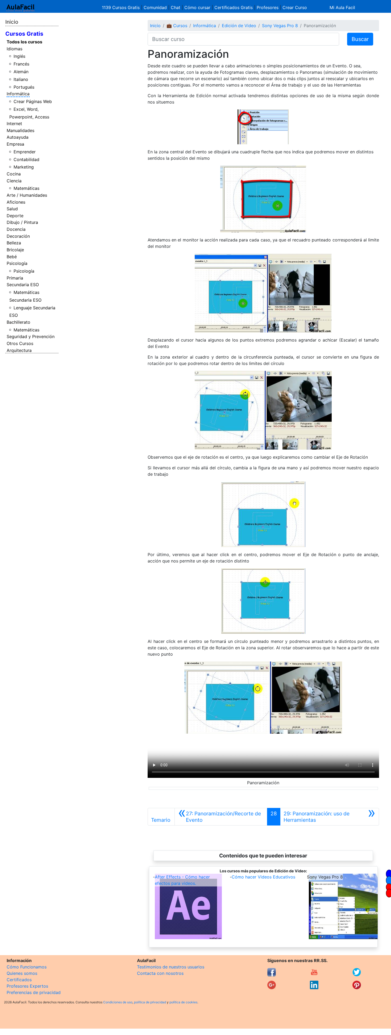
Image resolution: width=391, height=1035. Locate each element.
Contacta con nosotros (160, 973)
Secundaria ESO (23, 284)
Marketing (24, 167)
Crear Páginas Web (33, 101)
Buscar (360, 39)
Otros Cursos (20, 343)
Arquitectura (19, 350)
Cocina (14, 173)
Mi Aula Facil (342, 7)
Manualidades (20, 130)
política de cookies (183, 1002)
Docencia (16, 229)
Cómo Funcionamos (27, 967)
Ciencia (14, 180)
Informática (18, 93)
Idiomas (14, 48)
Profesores (267, 7)
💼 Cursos (177, 25)
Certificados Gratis (233, 7)
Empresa (15, 144)
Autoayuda (17, 137)
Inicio (11, 22)
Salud (12, 208)
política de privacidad (150, 1002)
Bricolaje (15, 249)
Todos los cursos (24, 41)
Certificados (19, 979)
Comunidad (155, 7)
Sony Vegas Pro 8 (280, 25)
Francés (21, 64)
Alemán (21, 71)
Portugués (24, 87)
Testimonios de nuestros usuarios (170, 967)
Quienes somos (22, 973)
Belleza (14, 242)
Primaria (15, 278)
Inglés (19, 56)
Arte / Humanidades (27, 195)
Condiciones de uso (117, 1002)
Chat (175, 7)
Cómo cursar (197, 7)
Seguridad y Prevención (31, 336)
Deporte (15, 215)
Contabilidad (26, 159)
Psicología (17, 263)
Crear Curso (294, 7)
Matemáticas (26, 188)
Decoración (18, 236)
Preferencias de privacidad (34, 992)
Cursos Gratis (24, 33)
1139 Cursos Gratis (121, 7)
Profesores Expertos (27, 986)
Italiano (21, 79)
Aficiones (16, 202)
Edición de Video (239, 25)
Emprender (25, 151)
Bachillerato (18, 322)
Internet (14, 123)
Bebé (12, 256)
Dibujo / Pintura (22, 222)
